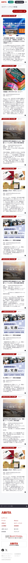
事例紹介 (11, 2)
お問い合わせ (5, 529)
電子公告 (16, 529)
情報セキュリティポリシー (6, 555)
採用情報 (4, 531)
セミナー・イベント (18, 523)
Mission (16, 520)
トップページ (4, 518)
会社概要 (4, 526)
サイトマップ (16, 531)
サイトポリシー (17, 555)
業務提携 (16, 526)
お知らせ (4, 523)
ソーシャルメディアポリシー (7, 557)
